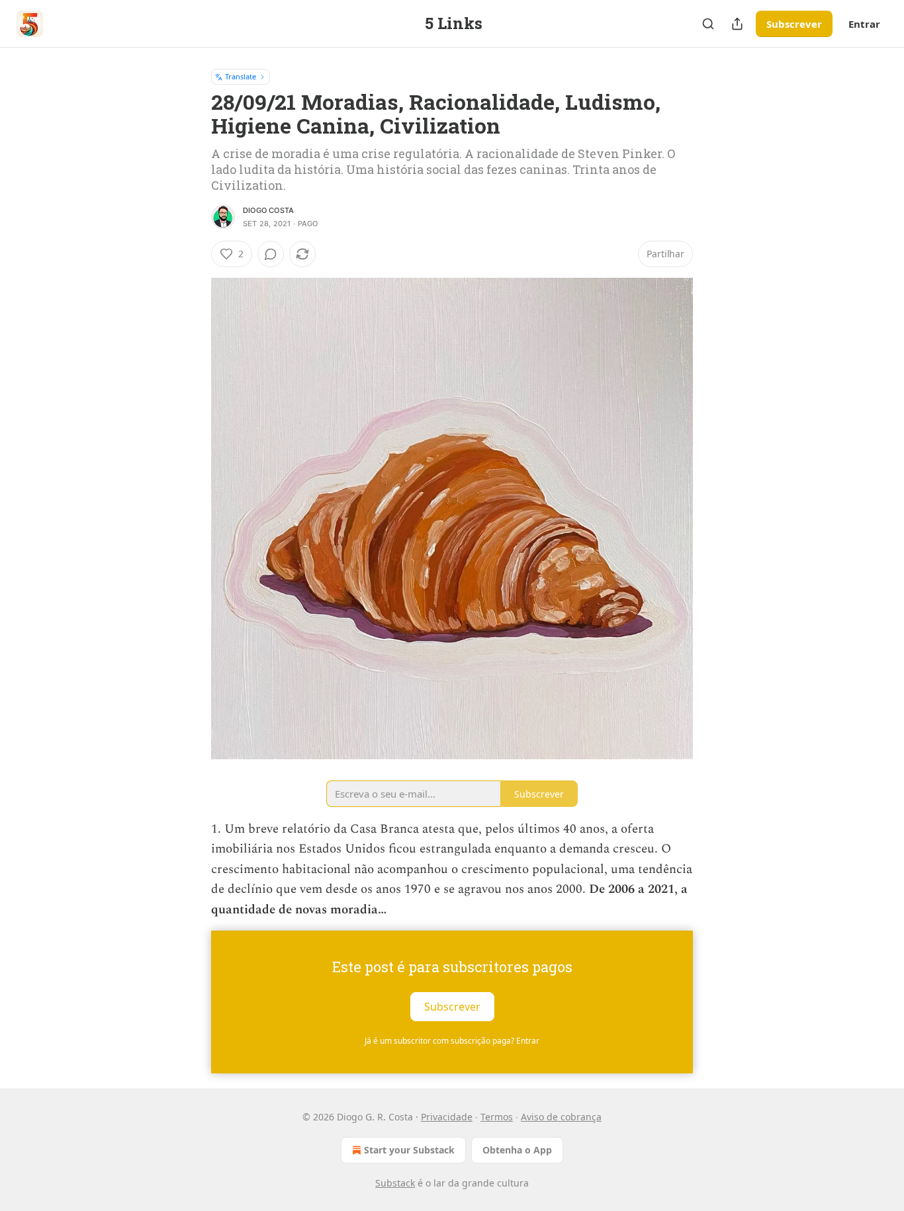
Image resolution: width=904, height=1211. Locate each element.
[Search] (708, 24)
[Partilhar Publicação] (737, 24)
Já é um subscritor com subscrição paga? (452, 1040)
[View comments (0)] (270, 254)
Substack (395, 1183)
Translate (240, 76)
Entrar (864, 23)
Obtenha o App (517, 1150)
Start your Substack (409, 1150)
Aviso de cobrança (561, 1116)
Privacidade (447, 1116)
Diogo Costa (268, 210)
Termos (496, 1116)
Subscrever (794, 23)
